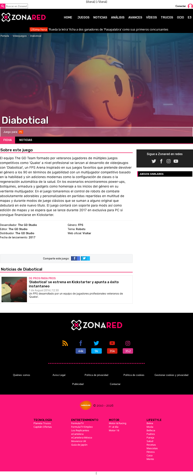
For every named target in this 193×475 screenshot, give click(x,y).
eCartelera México (81, 437)
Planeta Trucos (42, 423)
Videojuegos (20, 35)
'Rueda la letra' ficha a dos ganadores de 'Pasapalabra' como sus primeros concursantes (99, 29)
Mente (150, 459)
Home (68, 17)
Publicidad (77, 384)
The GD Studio (27, 225)
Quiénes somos (21, 375)
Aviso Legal (59, 375)
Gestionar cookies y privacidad (171, 375)
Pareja (150, 437)
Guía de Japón (79, 444)
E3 (189, 17)
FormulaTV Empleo (82, 426)
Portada (5, 35)
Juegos (83, 17)
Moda (150, 426)
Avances (135, 17)
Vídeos (151, 17)
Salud (150, 441)
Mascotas (152, 448)
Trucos (167, 17)
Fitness (151, 452)
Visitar (87, 233)
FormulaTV (77, 423)
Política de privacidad (96, 375)
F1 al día (113, 426)
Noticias (100, 17)
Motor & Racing (117, 423)
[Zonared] (23, 17)
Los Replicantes (80, 430)
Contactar (115, 384)
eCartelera (77, 434)
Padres (151, 434)
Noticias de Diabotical (21, 269)
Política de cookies (133, 375)
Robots (80, 229)
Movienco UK (78, 441)
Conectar (180, 6)
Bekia (150, 423)
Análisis (118, 17)
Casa (149, 455)
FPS (80, 225)
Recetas (151, 444)
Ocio (180, 17)
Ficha (7, 140)
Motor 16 (114, 430)
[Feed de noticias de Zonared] (65, 347)
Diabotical (35, 35)
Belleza (151, 430)
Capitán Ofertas (43, 426)
